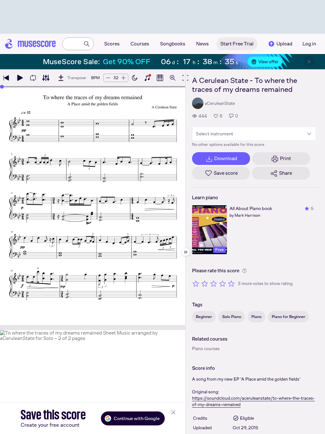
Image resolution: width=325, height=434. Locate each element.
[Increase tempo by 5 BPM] (123, 78)
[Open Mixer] (45, 77)
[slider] (2, 87)
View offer (268, 61)
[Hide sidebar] (185, 252)
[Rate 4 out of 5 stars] (222, 283)
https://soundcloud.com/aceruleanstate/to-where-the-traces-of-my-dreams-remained (253, 401)
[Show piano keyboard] (147, 77)
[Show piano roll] (160, 77)
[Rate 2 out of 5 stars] (205, 283)
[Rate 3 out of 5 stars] (213, 283)
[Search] (87, 44)
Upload (284, 43)
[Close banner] (309, 61)
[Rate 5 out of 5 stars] (231, 283)
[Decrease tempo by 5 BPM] (108, 78)
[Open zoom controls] (172, 77)
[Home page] (30, 44)
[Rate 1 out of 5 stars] (196, 283)
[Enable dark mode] (134, 77)
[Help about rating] (244, 271)
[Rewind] (6, 77)
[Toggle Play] (20, 78)
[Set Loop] (33, 77)
